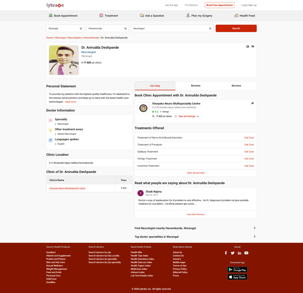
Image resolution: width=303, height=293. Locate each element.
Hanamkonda (91, 37)
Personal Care (53, 275)
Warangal (60, 37)
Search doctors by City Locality (104, 255)
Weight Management (56, 269)
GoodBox (50, 282)
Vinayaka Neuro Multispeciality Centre (67, 188)
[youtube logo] (246, 254)
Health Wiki (136, 252)
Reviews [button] (195, 85)
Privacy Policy (180, 269)
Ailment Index (138, 272)
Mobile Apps (179, 262)
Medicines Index (139, 269)
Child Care (51, 279)
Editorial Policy (180, 272)
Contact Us (178, 255)
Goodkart (51, 252)
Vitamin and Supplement (58, 255)
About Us (177, 252)
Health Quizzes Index (141, 262)
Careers (177, 259)
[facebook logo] (226, 254)
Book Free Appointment (219, 5)
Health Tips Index (139, 255)
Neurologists (75, 37)
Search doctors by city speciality (105, 262)
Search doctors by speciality (103, 259)
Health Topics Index (141, 265)
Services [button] (236, 85)
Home (49, 37)
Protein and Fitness (56, 259)
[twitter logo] (233, 254)
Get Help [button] (155, 85)
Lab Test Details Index (142, 275)
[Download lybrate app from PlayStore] (237, 272)
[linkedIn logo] (239, 254)
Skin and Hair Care (55, 262)
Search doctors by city (100, 252)
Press (176, 275)
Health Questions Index (142, 259)
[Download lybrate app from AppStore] (237, 279)
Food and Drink (53, 272)
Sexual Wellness (54, 265)
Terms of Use (179, 265)
